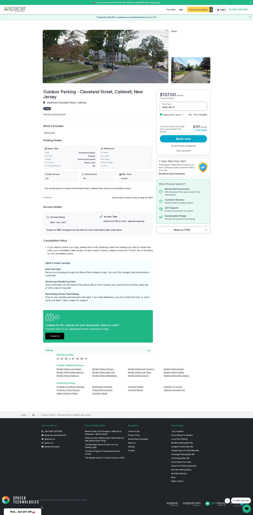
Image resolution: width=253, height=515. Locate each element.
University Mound (135, 390)
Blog (173, 477)
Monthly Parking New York (103, 372)
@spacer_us (49, 439)
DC (62, 358)
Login (222, 9)
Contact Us (54, 336)
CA (58, 358)
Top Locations (177, 431)
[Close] (250, 17)
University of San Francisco (68, 390)
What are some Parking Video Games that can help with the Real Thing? (104, 439)
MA (66, 358)
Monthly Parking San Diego (139, 372)
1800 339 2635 (240, 9)
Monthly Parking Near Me (182, 443)
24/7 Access (49, 133)
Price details (201, 130)
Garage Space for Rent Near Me (185, 450)
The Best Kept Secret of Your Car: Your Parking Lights (101, 445)
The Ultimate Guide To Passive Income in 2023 (105, 458)
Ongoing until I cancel (171, 114)
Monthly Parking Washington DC (70, 372)
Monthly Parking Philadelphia (104, 376)
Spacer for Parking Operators (184, 466)
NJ (33, 415)
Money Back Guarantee (138, 439)
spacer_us (48, 443)
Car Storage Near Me (180, 458)
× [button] (251, 2)
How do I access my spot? (54, 114)
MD (82, 358)
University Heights (135, 387)
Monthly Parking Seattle (174, 372)
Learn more (155, 2)
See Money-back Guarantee (172, 173)
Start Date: (167, 104)
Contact (131, 450)
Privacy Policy (134, 435)
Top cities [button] (171, 9)
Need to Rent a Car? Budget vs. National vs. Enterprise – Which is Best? (103, 432)
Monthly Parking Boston (174, 369)
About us (132, 443)
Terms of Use (134, 431)
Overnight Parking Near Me (183, 454)
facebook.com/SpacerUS (55, 435)
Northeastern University (102, 387)
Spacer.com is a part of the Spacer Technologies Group (63, 500)
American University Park (174, 390)
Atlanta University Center (67, 393)
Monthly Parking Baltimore (68, 376)
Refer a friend (177, 481)
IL (69, 358)
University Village (99, 393)
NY (73, 358)
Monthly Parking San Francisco (141, 369)
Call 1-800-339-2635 (53, 431)
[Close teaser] (42, 507)
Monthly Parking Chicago (103, 369)
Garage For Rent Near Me (182, 447)
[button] (183, 114)
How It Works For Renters (182, 435)
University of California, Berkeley (71, 387)
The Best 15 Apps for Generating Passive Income (102, 452)
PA (86, 358)
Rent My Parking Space (181, 469)
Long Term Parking (179, 439)
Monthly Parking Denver (138, 376)
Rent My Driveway (179, 473)
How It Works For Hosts (181, 462)
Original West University (102, 390)
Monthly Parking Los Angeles (69, 369)
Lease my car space (198, 9)
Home (23, 415)
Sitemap (131, 447)
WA (77, 358)
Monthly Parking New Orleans (176, 376)
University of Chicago (173, 387)
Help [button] (181, 9)
